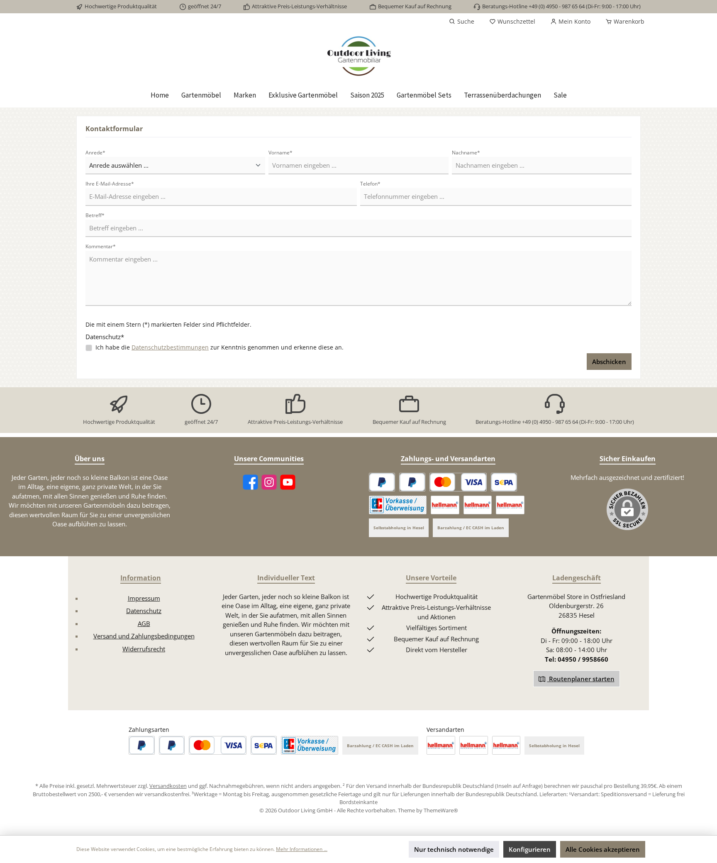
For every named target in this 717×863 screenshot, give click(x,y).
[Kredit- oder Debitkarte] (458, 482)
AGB (144, 623)
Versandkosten (168, 786)
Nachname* (466, 152)
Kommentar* (100, 246)
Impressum (144, 598)
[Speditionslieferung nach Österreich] (477, 505)
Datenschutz (143, 610)
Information (140, 577)
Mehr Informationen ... (301, 849)
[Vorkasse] (398, 505)
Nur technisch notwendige (454, 849)
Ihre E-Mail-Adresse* (109, 183)
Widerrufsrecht (143, 649)
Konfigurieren (530, 849)
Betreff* (95, 215)
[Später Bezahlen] (412, 482)
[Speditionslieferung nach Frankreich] (510, 505)
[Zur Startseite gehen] (358, 56)
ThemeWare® (441, 810)
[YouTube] (287, 482)
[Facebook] (250, 482)
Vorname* (280, 152)
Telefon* (370, 183)
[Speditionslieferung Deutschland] (445, 505)
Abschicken (609, 361)
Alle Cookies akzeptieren (603, 849)
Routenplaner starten (581, 679)
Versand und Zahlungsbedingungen (144, 636)
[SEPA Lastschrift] (504, 482)
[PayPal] (382, 482)
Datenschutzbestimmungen (170, 347)
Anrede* (95, 152)
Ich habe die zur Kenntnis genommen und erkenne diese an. (219, 347)
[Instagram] (269, 482)
